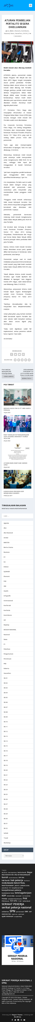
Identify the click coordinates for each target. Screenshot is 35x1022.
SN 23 (5, 785)
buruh (5, 877)
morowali (18, 896)
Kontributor (25, 31)
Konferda (7, 610)
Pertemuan (7, 659)
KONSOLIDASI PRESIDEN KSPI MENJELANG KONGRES (14, 492)
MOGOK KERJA (11, 896)
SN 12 (5, 731)
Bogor (29, 872)
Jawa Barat (5, 888)
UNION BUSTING (6, 914)
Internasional (8, 601)
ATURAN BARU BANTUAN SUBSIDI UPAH (15, 464)
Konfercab (7, 605)
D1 (4, 557)
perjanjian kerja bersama (15, 899)
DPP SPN (21, 877)
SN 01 (5, 678)
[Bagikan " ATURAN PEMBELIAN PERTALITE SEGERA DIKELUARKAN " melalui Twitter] (16, 354)
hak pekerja (16, 880)
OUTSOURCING (26, 896)
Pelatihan (7, 649)
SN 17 (5, 756)
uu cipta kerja (18, 916)
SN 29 (5, 814)
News (12, 33)
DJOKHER (7, 571)
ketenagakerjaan (23, 892)
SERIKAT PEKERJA (13, 904)
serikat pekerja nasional (16, 907)
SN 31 (5, 823)
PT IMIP (20, 901)
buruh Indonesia (13, 877)
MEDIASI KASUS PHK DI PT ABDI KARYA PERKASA (17, 409)
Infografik (7, 596)
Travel (6, 838)
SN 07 (5, 707)
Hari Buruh (27, 880)
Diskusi (6, 567)
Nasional (7, 33)
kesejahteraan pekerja (11, 890)
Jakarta (17, 885)
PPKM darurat (5, 901)
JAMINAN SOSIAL (25, 885)
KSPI (4, 895)
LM (5, 620)
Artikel (6, 538)
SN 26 (5, 799)
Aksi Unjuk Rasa (12, 872)
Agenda (6, 523)
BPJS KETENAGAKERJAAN (22, 875)
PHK (25, 898)
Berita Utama (8, 547)
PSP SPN (13, 901)
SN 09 (25, 33)
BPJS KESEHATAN (8, 875)
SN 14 (5, 741)
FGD (5, 581)
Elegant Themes (17, 1015)
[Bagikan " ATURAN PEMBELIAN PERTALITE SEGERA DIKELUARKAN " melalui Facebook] (12, 354)
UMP (30, 912)
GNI (5, 586)
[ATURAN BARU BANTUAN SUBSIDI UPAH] (17, 451)
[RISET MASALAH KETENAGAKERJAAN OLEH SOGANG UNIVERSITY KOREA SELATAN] (17, 423)
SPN (12, 911)
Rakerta (6, 668)
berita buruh (22, 872)
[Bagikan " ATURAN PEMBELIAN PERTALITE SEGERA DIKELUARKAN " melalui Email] (19, 354)
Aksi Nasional (8, 533)
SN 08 (5, 712)
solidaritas (5, 912)
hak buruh (6, 880)
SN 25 (5, 794)
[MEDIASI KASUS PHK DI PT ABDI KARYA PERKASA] (17, 397)
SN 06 (5, 702)
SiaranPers (18, 33)
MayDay (6, 625)
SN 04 (5, 693)
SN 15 (5, 746)
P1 (4, 644)
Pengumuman (8, 654)
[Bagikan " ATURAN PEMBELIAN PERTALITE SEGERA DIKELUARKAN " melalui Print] (23, 354)
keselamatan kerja (8, 893)
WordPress (17, 1017)
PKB (5, 664)
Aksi (5, 528)
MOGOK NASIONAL (10, 630)
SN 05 (5, 697)
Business (7, 552)
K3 (10, 888)
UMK (26, 912)
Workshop (7, 843)
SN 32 (5, 828)
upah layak (21, 914)
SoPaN (6, 833)
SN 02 (5, 683)
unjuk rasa (14, 914)
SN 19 (5, 765)
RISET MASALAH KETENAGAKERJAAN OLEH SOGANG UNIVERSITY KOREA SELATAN (16, 436)
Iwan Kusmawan (8, 885)
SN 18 (5, 760)
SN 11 (5, 727)
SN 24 (5, 789)
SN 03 (5, 688)
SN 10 (5, 722)
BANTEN (6, 542)
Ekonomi (17, 31)
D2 (4, 562)
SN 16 (5, 751)
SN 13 (5, 736)
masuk (12, 508)
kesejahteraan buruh (17, 888)
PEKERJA (4, 899)
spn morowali (20, 912)
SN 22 (5, 780)
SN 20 (5, 770)
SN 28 (5, 809)
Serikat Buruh (26, 901)
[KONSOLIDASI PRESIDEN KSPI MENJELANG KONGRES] (17, 479)
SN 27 (5, 804)
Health (6, 591)
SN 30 (5, 818)
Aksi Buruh (4, 872)
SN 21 (5, 775)
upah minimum (7, 916)
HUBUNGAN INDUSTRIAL (13, 883)
